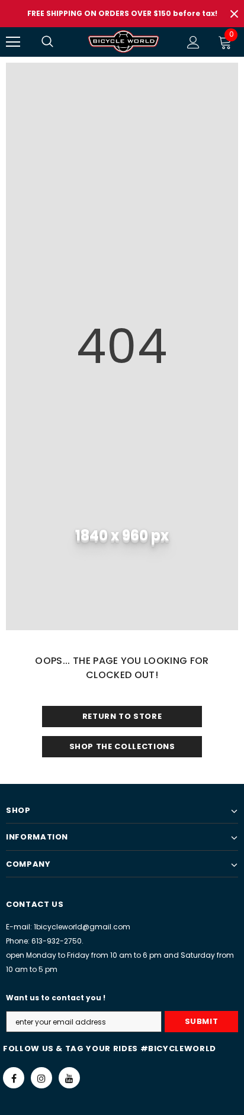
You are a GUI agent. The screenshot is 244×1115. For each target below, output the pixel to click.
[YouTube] (69, 1077)
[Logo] (123, 41)
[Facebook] (13, 1077)
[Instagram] (41, 1077)
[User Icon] (193, 42)
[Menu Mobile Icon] (13, 42)
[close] (234, 14)
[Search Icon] (59, 42)
